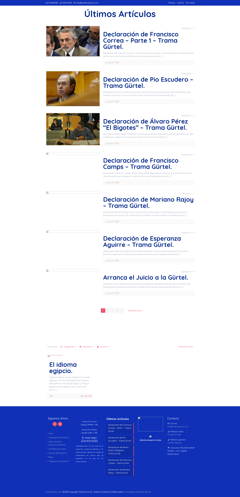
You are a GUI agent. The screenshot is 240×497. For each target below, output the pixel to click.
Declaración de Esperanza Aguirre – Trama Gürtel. (142, 241)
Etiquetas (86, 346)
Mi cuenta (190, 3)
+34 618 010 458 (174, 435)
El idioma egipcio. (63, 367)
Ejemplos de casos (57, 449)
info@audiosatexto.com (87, 3)
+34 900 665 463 (174, 443)
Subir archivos (55, 441)
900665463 (53, 3)
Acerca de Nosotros (58, 453)
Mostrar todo (187, 346)
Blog (51, 457)
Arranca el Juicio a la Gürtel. (145, 277)
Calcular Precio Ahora (59, 437)
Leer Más (88, 396)
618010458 (67, 3)
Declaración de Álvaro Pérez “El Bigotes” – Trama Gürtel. (145, 124)
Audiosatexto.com (53, 492)
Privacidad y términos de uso (137, 492)
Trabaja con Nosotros (59, 461)
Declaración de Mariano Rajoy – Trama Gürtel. (148, 202)
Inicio (51, 433)
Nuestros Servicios (57, 445)
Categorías (68, 346)
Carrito (180, 3)
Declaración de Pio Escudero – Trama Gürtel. (148, 82)
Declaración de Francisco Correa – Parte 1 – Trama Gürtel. (140, 40)
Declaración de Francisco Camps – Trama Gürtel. (140, 163)
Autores (103, 346)
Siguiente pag (134, 310)
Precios (171, 3)
